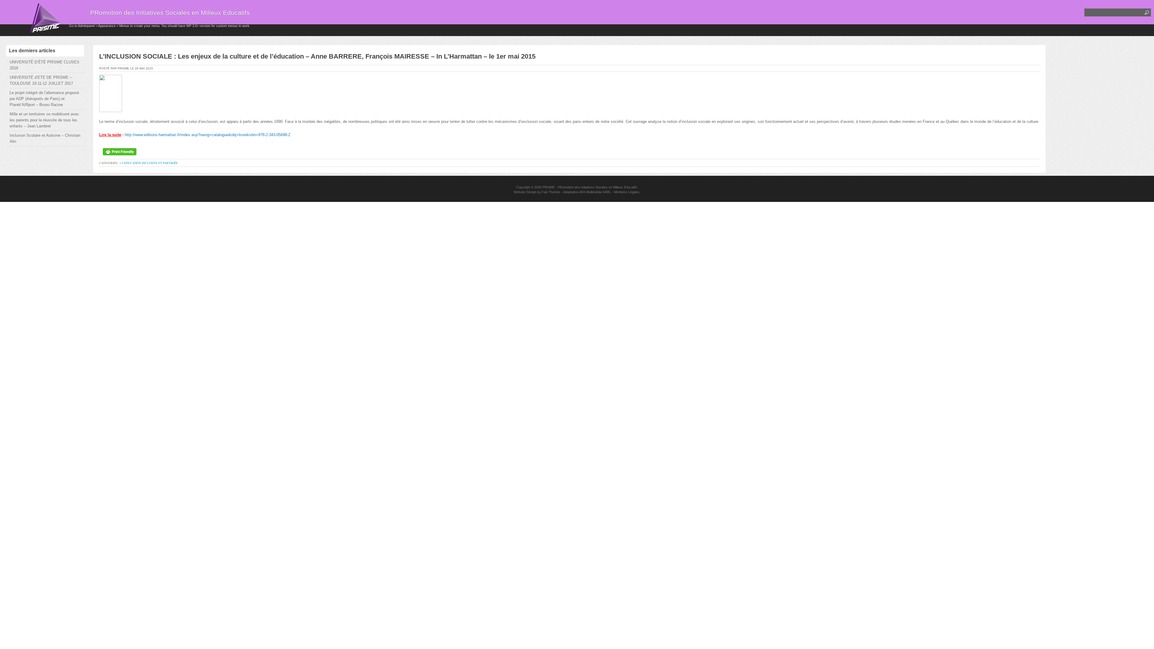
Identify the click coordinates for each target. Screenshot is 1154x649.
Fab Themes (551, 192)
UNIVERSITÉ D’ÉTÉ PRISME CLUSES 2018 (44, 65)
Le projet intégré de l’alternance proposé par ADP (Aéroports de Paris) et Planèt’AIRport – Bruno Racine (44, 98)
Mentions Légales (627, 192)
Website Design (525, 192)
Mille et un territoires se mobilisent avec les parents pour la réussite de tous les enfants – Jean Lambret (44, 120)
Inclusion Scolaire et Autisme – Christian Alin (45, 138)
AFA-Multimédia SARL (595, 192)
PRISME (548, 187)
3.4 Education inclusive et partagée (148, 163)
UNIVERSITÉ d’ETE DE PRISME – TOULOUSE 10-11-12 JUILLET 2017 (41, 80)
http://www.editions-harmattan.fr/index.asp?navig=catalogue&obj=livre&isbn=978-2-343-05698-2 (207, 135)
